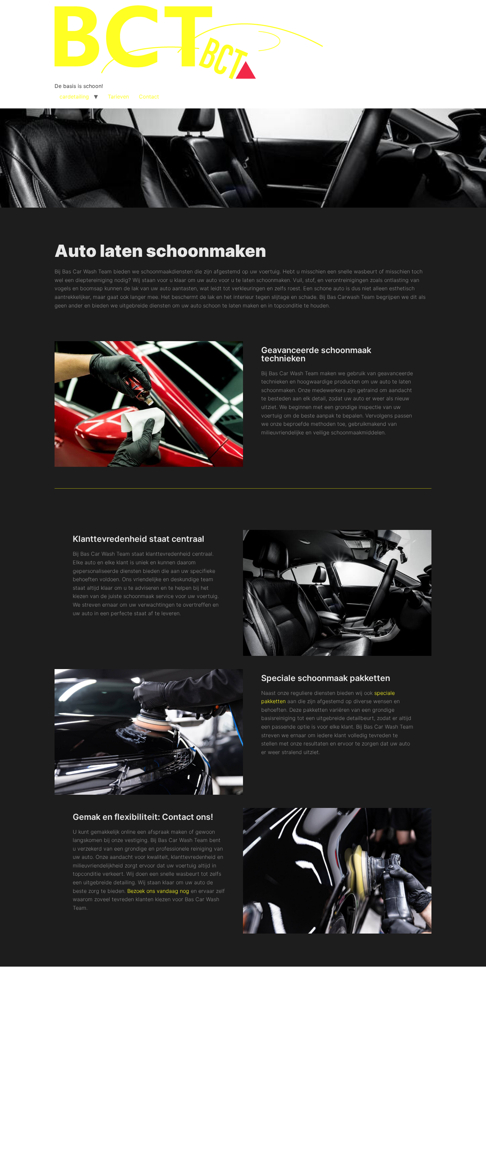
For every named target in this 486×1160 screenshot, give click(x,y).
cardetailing (74, 96)
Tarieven (118, 96)
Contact (149, 96)
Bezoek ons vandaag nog (158, 891)
